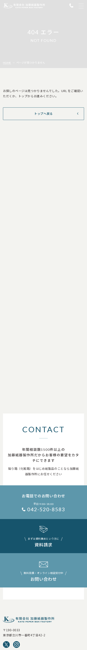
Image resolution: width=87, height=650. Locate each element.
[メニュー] (81, 6)
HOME (7, 62)
